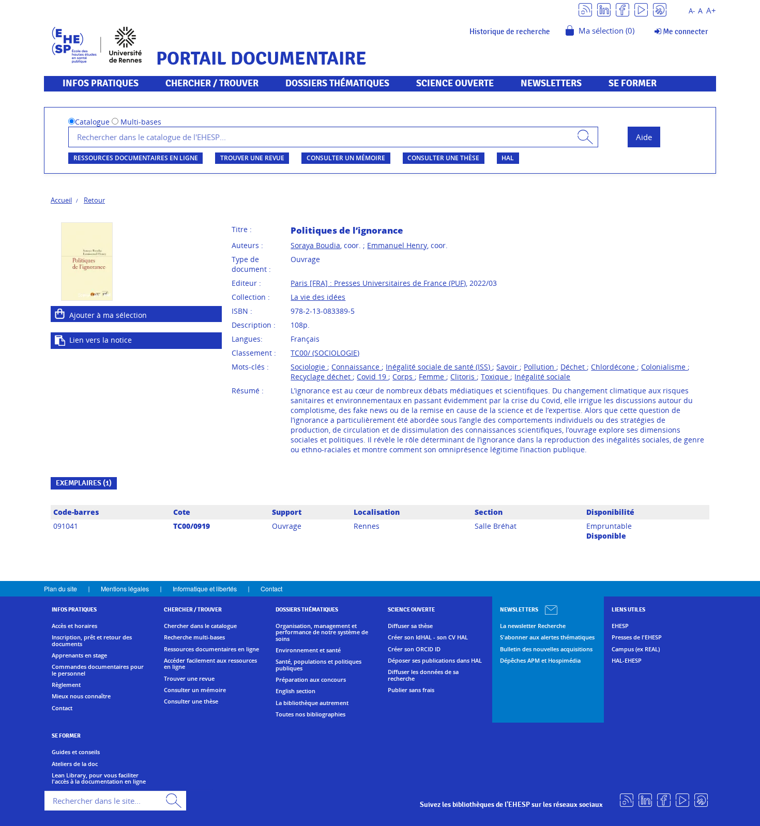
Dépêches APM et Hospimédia (540, 660)
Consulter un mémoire (346, 158)
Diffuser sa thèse (410, 626)
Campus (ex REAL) (636, 649)
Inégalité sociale (542, 376)
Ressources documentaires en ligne (135, 158)
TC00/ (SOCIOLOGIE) (325, 353)
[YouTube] (641, 9)
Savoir (508, 367)
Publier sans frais (411, 690)
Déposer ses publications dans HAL (435, 660)
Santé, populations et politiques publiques (318, 665)
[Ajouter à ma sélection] (60, 314)
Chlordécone (614, 367)
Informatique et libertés (205, 588)
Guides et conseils (76, 752)
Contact (271, 588)
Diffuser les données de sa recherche (423, 675)
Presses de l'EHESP (637, 637)
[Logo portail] (97, 44)
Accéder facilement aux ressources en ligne (210, 663)
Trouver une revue (252, 158)
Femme (432, 376)
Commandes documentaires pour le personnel (98, 670)
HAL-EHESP (627, 660)
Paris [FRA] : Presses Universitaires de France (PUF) (378, 283)
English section (295, 691)
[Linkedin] (604, 9)
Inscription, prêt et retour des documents (92, 640)
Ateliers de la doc (75, 764)
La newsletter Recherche (533, 626)
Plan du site (60, 588)
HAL (507, 158)
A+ (711, 10)
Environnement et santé (308, 650)
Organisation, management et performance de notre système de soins (322, 632)
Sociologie (309, 367)
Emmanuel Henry (397, 245)
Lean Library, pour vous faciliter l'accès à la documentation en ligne (99, 778)
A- (692, 11)
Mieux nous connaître (81, 696)
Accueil (61, 200)
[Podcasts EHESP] (659, 9)
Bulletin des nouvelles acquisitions (546, 649)
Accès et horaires (74, 626)
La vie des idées (318, 297)
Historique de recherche (509, 31)
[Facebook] (622, 9)
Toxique (495, 376)
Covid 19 (372, 376)
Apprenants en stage (79, 655)
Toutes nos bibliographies (310, 714)
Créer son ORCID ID (414, 649)
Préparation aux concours (311, 680)
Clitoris (463, 376)
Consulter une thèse (443, 158)
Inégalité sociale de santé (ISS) (439, 367)
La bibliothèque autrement (312, 703)
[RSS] (585, 9)
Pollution (540, 367)
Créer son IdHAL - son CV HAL (428, 637)
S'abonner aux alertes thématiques (547, 637)
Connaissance (356, 367)
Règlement (66, 685)
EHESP (620, 626)
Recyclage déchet (322, 376)
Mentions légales (125, 588)
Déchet (573, 367)
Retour (94, 200)
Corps (403, 376)
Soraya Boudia (315, 245)
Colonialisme (664, 367)
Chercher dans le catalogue (200, 626)
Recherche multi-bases (194, 637)
